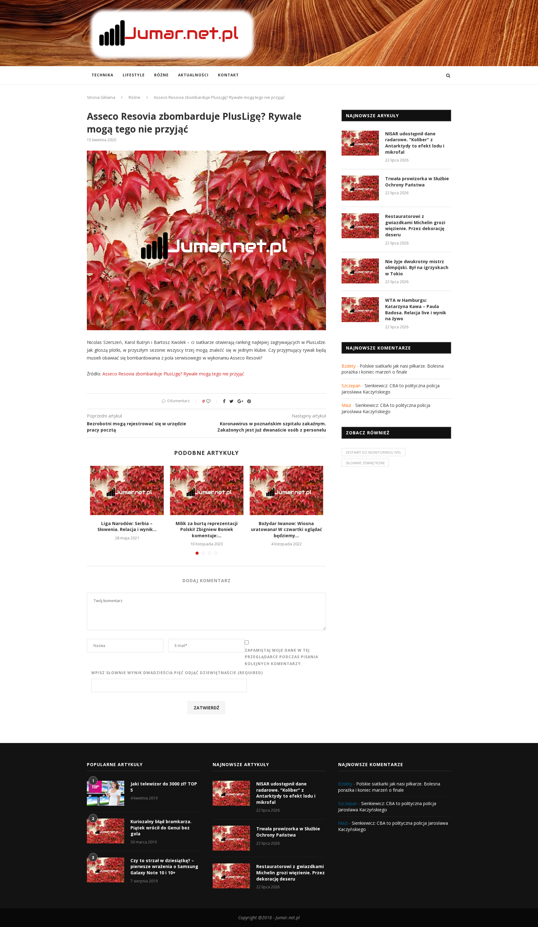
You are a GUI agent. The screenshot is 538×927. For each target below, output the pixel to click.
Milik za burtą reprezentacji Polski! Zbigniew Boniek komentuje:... (207, 529)
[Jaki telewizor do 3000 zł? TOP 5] (105, 793)
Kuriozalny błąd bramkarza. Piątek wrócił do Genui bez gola (160, 827)
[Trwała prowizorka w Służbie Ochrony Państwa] (360, 188)
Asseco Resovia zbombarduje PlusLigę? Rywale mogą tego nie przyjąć (173, 374)
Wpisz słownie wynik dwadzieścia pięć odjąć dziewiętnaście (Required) (177, 672)
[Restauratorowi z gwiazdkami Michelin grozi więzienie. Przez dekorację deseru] (360, 225)
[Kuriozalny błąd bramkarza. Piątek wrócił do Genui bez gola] (105, 830)
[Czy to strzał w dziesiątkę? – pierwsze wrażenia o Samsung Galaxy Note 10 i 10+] (105, 869)
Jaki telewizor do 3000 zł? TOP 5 (163, 787)
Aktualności (193, 75)
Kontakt (228, 75)
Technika (102, 75)
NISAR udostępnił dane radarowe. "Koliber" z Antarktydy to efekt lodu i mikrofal (414, 143)
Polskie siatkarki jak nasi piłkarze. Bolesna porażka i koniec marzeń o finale (393, 369)
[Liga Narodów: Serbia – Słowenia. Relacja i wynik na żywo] (126, 490)
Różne (161, 75)
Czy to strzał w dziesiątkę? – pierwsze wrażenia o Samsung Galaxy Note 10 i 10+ (164, 866)
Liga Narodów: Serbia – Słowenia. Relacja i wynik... (127, 526)
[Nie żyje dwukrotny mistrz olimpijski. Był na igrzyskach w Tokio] (360, 270)
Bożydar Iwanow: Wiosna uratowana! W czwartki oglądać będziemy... (286, 529)
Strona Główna (101, 97)
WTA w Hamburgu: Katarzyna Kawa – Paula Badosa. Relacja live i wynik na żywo (415, 309)
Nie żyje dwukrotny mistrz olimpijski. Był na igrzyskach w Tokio (416, 267)
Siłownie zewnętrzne (365, 463)
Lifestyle (134, 75)
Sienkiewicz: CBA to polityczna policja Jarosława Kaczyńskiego (386, 408)
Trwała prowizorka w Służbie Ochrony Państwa (417, 182)
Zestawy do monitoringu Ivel (373, 452)
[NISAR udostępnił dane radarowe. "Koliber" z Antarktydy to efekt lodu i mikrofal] (360, 143)
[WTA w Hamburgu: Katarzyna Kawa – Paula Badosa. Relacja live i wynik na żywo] (360, 309)
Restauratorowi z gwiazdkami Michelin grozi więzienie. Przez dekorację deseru (415, 225)
